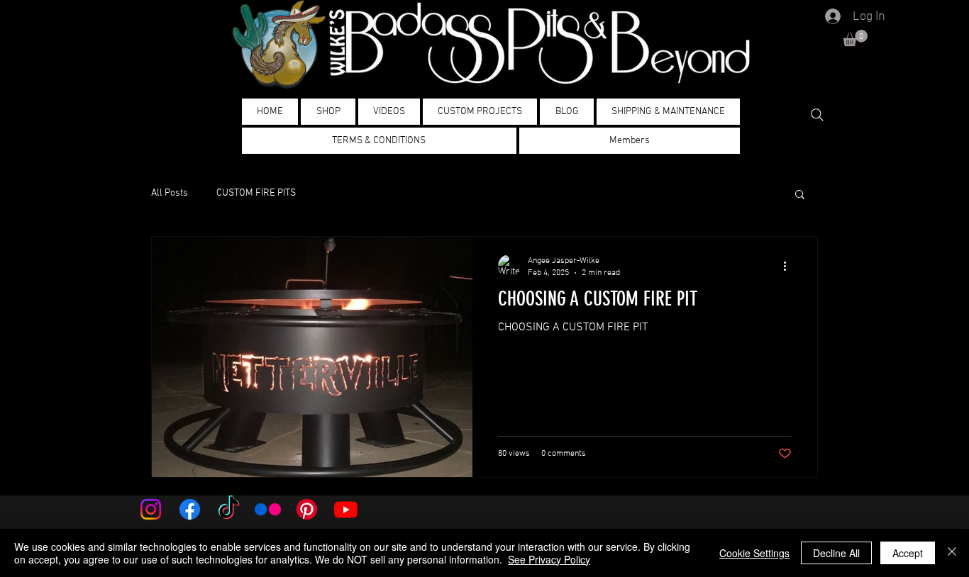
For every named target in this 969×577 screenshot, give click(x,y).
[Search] (817, 115)
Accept (907, 553)
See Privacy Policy (549, 559)
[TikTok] (229, 509)
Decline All (836, 553)
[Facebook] (190, 509)
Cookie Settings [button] (754, 553)
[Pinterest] (307, 509)
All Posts (169, 193)
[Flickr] (268, 509)
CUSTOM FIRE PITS (256, 193)
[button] (855, 38)
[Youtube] (346, 509)
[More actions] (789, 265)
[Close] (951, 553)
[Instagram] (151, 509)
